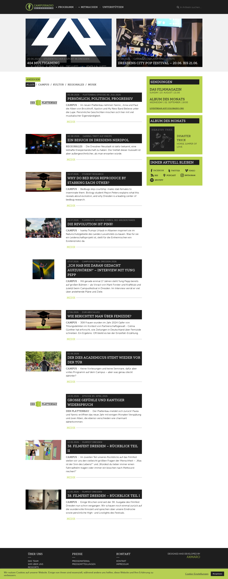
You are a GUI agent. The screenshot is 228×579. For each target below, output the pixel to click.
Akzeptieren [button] (217, 574)
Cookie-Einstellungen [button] (196, 573)
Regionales (76, 84)
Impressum (122, 564)
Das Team (33, 561)
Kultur (58, 84)
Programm (66, 7)
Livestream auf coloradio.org (167, 108)
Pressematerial (81, 561)
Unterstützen (113, 7)
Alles (30, 84)
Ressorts (33, 567)
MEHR (71, 122)
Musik (92, 84)
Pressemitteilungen (84, 564)
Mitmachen (89, 7)
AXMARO (193, 557)
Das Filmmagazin (166, 89)
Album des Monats (167, 99)
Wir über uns (35, 564)
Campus (43, 84)
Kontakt (121, 561)
